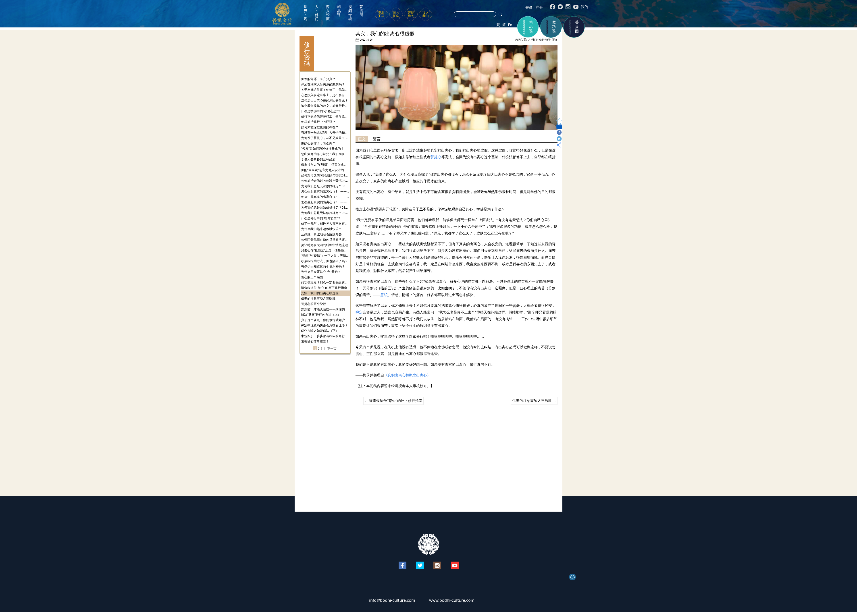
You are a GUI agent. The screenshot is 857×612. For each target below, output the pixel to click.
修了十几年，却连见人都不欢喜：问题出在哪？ (325, 223)
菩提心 (436, 157)
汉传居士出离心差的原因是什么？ (324, 100)
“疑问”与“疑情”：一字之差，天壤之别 (325, 255)
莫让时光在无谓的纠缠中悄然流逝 (324, 245)
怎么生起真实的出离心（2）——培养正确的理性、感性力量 (325, 197)
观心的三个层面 (312, 277)
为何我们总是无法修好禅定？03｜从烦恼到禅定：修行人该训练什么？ (325, 186)
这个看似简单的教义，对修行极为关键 (325, 106)
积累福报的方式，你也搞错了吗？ (324, 261)
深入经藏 (328, 13)
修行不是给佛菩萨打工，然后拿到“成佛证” (325, 116)
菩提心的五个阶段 (313, 304)
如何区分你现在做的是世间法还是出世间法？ (325, 239)
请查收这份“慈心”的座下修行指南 (324, 288)
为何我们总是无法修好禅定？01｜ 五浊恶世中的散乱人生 (325, 207)
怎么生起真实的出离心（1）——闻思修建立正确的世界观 (325, 191)
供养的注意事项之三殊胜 (318, 298)
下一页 (332, 348)
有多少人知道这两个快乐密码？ (323, 266)
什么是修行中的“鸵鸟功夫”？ (321, 218)
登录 (529, 7)
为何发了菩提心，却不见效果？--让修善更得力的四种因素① (325, 138)
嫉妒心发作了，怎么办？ (318, 143)
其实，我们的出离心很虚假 (320, 293)
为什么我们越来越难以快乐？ (321, 229)
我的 (584, 7)
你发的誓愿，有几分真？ (318, 79)
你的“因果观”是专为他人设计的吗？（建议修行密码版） (325, 170)
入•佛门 (316, 13)
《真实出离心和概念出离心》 (407, 375)
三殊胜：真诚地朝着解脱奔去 (321, 234)
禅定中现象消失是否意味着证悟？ (324, 325)
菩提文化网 (282, 14)
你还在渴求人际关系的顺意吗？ (323, 84)
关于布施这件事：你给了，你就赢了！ (325, 89)
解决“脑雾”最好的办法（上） (321, 314)
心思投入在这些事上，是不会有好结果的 (325, 95)
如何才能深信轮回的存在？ (320, 127)
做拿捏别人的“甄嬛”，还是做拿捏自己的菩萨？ (325, 164)
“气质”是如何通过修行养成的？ (322, 148)
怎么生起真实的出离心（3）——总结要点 (325, 202)
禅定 (359, 312)
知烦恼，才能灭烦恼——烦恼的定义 (325, 309)
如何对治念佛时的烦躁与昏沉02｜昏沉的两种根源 (325, 180)
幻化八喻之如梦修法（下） (320, 330)
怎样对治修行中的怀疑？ (318, 122)
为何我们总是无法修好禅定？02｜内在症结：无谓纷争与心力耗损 (325, 213)
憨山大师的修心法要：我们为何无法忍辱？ (325, 154)
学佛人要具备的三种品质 (318, 159)
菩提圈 (361, 11)
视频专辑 (350, 13)
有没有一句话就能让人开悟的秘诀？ (325, 132)
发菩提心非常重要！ (315, 341)
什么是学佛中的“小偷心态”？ (321, 111)
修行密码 (544, 39)
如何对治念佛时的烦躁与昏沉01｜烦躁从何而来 (325, 175)
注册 (539, 7)
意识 (384, 295)
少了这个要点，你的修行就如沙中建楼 (325, 320)
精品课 (339, 11)
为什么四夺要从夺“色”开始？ (321, 272)
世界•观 (305, 13)
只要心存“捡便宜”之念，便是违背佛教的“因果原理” (325, 250)
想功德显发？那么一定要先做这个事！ (325, 282)
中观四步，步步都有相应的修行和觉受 (325, 336)
